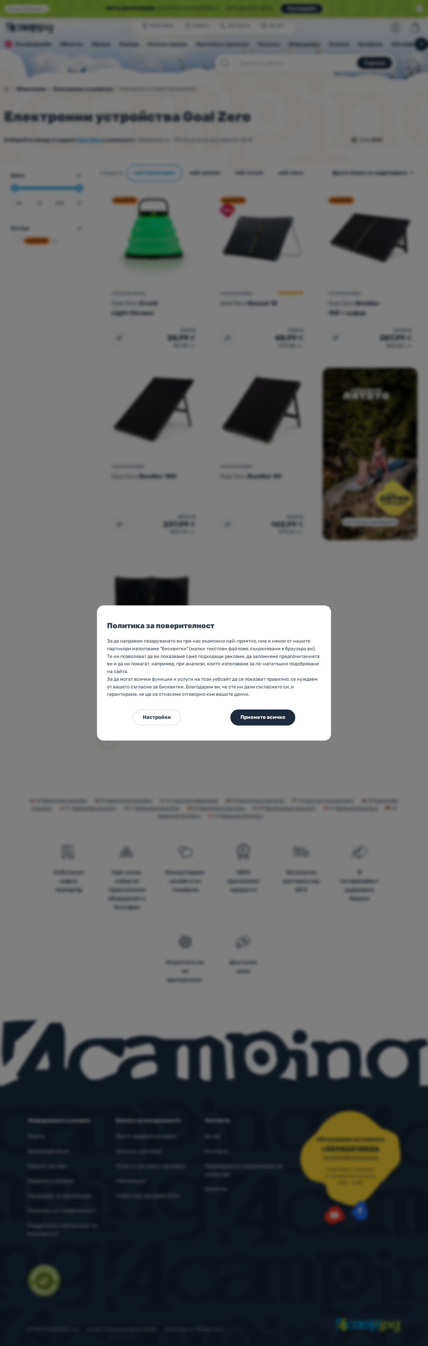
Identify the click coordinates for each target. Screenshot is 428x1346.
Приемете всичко (262, 717)
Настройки (157, 717)
